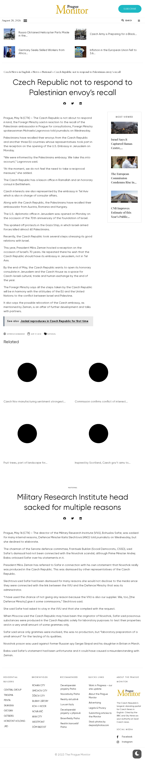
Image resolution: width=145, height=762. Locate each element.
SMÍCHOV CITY (39, 691)
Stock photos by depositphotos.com (99, 724)
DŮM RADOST (39, 727)
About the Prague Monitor (98, 696)
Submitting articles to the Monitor (100, 715)
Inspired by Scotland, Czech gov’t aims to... (102, 463)
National (51, 334)
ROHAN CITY (38, 685)
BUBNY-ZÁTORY (40, 701)
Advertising (95, 703)
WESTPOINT (38, 722)
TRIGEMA (8, 695)
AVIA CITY (37, 717)
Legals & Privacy (97, 708)
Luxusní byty (67, 704)
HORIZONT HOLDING (14, 721)
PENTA (7, 700)
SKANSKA (9, 706)
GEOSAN (8, 711)
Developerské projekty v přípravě (70, 712)
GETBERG (9, 716)
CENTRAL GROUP (12, 690)
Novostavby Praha (70, 694)
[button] (129, 9)
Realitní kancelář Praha (69, 725)
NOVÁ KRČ (37, 712)
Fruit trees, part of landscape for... (25, 463)
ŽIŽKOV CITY (38, 696)
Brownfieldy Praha (70, 718)
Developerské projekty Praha (68, 687)
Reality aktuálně (69, 699)
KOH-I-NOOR (39, 706)
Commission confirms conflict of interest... (101, 401)
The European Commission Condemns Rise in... (124, 178)
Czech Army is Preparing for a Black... (113, 34)
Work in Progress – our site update (100, 687)
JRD (6, 726)
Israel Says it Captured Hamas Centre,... (121, 144)
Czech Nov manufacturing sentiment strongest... (35, 401)
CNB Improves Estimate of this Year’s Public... (121, 212)
